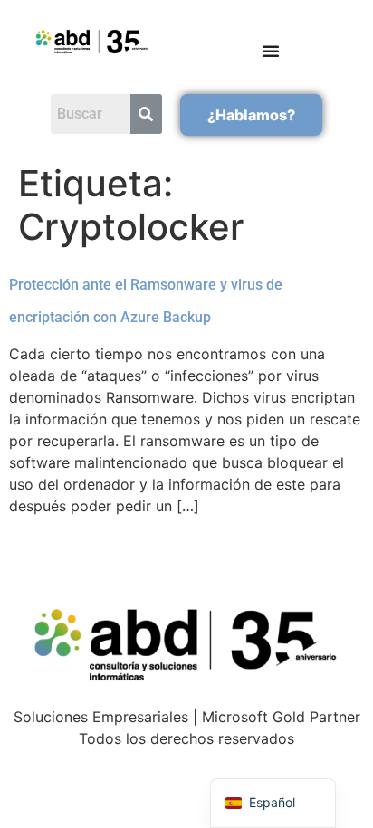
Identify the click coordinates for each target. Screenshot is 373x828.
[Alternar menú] (271, 51)
